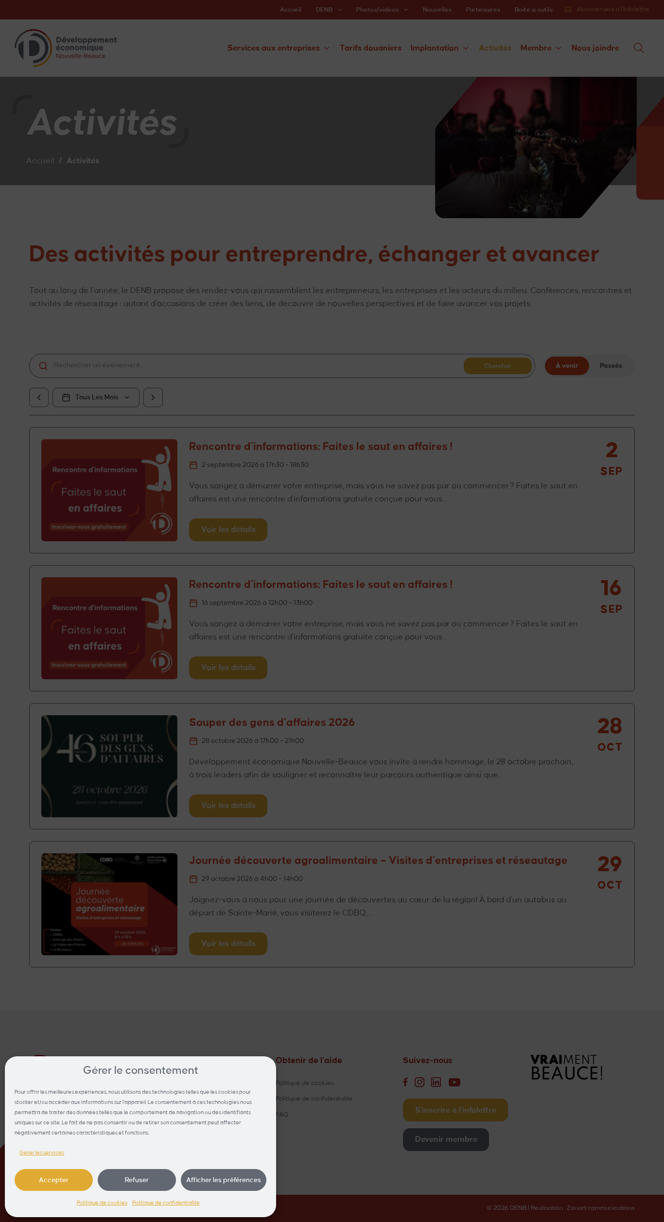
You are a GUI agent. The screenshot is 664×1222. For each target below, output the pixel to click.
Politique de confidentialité (166, 1203)
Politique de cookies (102, 1203)
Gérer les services (41, 1153)
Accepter (54, 1180)
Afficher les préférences (223, 1180)
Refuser (137, 1180)
